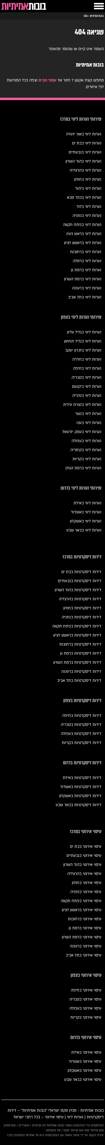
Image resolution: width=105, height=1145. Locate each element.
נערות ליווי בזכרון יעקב (83, 350)
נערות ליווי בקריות (87, 459)
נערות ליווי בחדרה (86, 359)
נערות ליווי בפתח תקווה (82, 224)
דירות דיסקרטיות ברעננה (81, 671)
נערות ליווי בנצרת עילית (82, 404)
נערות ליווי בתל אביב (84, 297)
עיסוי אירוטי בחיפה (86, 990)
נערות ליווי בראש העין (83, 233)
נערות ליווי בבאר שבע (83, 530)
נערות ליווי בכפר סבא (84, 197)
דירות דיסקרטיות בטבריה (81, 724)
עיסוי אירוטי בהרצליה (84, 873)
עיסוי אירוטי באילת (86, 1052)
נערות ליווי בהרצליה (85, 170)
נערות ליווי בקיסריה (85, 450)
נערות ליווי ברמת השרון (82, 279)
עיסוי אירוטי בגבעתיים (83, 855)
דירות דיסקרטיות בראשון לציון (77, 635)
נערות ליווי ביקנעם (86, 386)
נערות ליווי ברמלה (87, 261)
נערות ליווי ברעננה (86, 288)
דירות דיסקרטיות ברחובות (80, 644)
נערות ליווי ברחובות (85, 252)
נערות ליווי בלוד (88, 206)
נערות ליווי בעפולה (86, 441)
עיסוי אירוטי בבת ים (85, 846)
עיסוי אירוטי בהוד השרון (82, 864)
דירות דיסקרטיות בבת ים (81, 572)
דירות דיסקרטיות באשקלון (80, 796)
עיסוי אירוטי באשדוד (85, 1061)
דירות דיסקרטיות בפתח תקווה (76, 626)
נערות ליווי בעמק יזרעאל (81, 432)
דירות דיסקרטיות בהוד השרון (78, 590)
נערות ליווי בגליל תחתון (82, 341)
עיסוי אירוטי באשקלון (84, 1070)
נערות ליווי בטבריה (86, 377)
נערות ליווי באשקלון (85, 521)
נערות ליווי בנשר (88, 413)
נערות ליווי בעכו (88, 422)
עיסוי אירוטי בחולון (86, 882)
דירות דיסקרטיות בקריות (81, 742)
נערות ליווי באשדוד (86, 512)
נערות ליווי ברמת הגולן (83, 468)
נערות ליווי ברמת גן (86, 270)
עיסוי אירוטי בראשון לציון (81, 910)
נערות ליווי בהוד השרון (83, 161)
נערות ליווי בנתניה (87, 215)
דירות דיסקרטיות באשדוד (80, 787)
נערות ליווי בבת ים (86, 143)
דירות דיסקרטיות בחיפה (81, 715)
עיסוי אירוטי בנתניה (85, 892)
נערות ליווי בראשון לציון (82, 243)
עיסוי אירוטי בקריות (85, 1017)
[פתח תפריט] (99, 6)
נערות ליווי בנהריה (86, 395)
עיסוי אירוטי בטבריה (85, 999)
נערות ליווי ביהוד (88, 188)
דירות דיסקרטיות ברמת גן (80, 653)
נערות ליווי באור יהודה (83, 134)
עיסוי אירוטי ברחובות (84, 919)
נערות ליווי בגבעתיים (85, 152)
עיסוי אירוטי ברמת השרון (81, 937)
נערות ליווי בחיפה (87, 368)
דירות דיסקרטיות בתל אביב (79, 680)
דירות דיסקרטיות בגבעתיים (79, 581)
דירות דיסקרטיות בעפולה (81, 733)
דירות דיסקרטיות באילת (82, 777)
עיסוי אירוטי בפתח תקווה (81, 901)
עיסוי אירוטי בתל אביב (83, 955)
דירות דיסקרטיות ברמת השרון (77, 662)
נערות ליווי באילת (87, 503)
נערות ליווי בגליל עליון (84, 332)
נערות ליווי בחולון (87, 179)
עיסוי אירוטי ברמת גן (85, 928)
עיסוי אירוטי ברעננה (85, 946)
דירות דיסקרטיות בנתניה (81, 617)
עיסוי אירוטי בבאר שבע (82, 1079)
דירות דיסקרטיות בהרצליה (80, 599)
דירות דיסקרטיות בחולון (82, 608)
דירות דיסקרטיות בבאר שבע (78, 805)
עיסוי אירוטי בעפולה (85, 1008)
